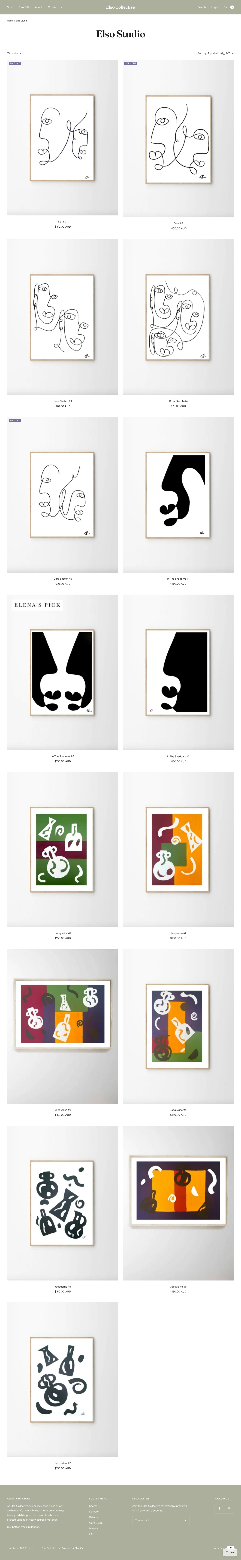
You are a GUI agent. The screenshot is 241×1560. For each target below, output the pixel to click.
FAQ (92, 1534)
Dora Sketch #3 (63, 401)
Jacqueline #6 (178, 1286)
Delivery (94, 1511)
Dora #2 (178, 223)
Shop (10, 7)
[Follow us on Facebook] (219, 1508)
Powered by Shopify (72, 1548)
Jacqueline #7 (63, 1463)
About (38, 7)
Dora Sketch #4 (178, 401)
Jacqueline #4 (178, 1110)
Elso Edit (24, 7)
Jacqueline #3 (63, 1110)
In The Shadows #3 (178, 756)
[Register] (184, 1520)
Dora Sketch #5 (63, 578)
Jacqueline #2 (178, 933)
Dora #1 (62, 221)
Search (202, 7)
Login (214, 7)
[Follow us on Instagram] (229, 1508)
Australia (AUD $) (18, 1548)
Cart (228, 7)
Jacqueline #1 (63, 933)
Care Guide (96, 1522)
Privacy (93, 1528)
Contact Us (55, 7)
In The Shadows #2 (63, 756)
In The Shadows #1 (178, 578)
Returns (93, 1517)
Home (10, 20)
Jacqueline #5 (63, 1286)
